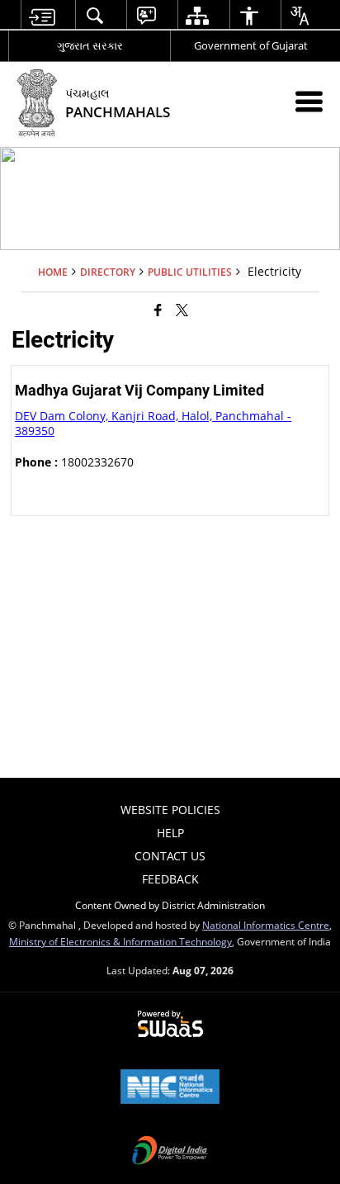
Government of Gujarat (251, 45)
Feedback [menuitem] (170, 879)
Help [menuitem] (170, 833)
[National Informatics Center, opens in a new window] (170, 1088)
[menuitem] (42, 15)
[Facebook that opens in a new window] (158, 309)
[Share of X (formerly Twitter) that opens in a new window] (182, 309)
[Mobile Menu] (309, 101)
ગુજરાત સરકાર (90, 45)
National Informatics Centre (265, 924)
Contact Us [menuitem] (170, 856)
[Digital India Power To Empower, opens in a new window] (170, 1152)
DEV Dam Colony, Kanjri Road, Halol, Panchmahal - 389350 (153, 423)
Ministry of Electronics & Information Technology (120, 941)
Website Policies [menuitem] (170, 809)
